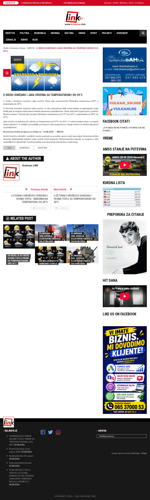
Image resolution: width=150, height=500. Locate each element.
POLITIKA (24, 33)
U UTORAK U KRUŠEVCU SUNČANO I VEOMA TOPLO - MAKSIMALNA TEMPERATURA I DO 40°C (29, 199)
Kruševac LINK (30, 165)
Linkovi (131, 3)
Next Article (60, 189)
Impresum (107, 3)
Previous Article (39, 189)
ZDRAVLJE (11, 39)
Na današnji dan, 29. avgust (21, 456)
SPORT (93, 33)
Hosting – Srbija (139, 453)
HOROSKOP (122, 33)
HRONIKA (55, 33)
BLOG (35, 39)
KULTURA (69, 33)
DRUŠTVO (10, 33)
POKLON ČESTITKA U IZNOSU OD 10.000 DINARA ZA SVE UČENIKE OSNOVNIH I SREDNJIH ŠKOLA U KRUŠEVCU (21, 476)
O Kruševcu (139, 3)
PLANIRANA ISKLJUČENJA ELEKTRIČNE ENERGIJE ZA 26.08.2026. (82, 237)
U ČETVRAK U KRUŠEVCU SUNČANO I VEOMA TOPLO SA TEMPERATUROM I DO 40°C (75, 199)
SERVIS (24, 39)
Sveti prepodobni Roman (20, 463)
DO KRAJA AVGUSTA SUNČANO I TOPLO (48, 262)
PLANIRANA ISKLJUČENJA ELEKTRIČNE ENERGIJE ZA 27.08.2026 (50, 237)
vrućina (42, 147)
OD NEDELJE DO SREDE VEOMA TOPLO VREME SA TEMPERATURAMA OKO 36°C (18, 259)
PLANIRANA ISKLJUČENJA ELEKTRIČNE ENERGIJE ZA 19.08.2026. (82, 259)
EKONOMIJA (40, 33)
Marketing (123, 3)
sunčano (24, 147)
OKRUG (82, 33)
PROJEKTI (107, 33)
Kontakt (116, 3)
